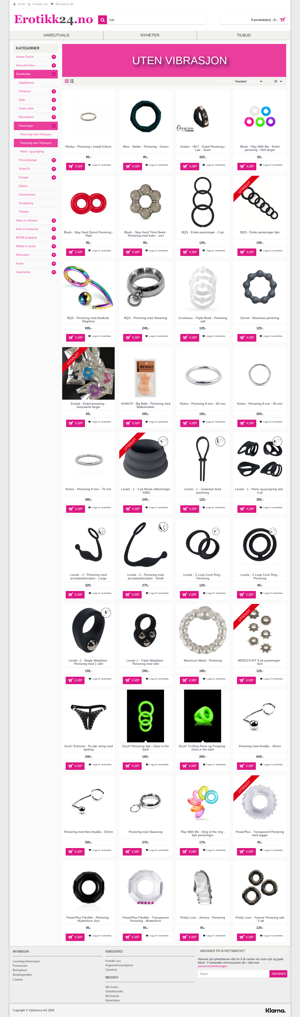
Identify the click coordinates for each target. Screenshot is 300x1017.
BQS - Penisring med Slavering (145, 318)
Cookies (18, 979)
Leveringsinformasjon (26, 961)
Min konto (111, 987)
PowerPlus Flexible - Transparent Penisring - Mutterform (146, 919)
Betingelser (20, 970)
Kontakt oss (113, 961)
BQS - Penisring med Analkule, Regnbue (88, 319)
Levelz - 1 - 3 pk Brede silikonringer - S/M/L (145, 490)
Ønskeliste (112, 996)
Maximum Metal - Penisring (203, 660)
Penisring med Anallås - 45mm (260, 746)
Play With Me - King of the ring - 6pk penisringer (203, 833)
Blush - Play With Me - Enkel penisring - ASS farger (260, 148)
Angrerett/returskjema (119, 965)
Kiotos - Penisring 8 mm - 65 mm (260, 403)
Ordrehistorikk (114, 991)
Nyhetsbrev (112, 1000)
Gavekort (111, 969)
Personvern (20, 965)
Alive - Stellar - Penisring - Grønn (146, 146)
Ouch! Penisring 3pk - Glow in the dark (145, 747)
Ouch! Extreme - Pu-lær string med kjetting (88, 747)
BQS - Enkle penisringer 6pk (260, 232)
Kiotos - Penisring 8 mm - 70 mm (88, 489)
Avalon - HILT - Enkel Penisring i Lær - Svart (202, 148)
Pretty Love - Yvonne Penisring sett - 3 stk (259, 919)
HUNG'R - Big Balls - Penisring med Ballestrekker (145, 405)
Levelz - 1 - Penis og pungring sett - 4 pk (260, 490)
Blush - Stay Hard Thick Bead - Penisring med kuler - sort (145, 233)
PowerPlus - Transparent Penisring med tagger (260, 833)
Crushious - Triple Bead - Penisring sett (203, 319)
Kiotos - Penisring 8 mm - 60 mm (203, 403)
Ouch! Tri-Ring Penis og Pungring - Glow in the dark (203, 747)
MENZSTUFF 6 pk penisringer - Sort (260, 662)
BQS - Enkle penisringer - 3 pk (203, 232)
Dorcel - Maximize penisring (259, 318)
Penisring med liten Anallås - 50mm (88, 832)
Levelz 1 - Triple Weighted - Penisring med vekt (146, 662)
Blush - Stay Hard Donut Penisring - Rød (88, 233)
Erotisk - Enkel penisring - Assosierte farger (88, 405)
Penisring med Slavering (146, 832)
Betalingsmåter (22, 974)
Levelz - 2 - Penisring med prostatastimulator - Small (145, 576)
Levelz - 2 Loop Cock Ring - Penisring (202, 576)
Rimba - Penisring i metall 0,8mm (88, 146)
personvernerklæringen (212, 966)
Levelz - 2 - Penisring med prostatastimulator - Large (88, 576)
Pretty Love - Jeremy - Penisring (202, 917)
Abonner (279, 973)
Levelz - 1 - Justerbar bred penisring (202, 490)
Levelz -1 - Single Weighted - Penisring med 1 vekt (89, 662)
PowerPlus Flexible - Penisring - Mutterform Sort (89, 919)
